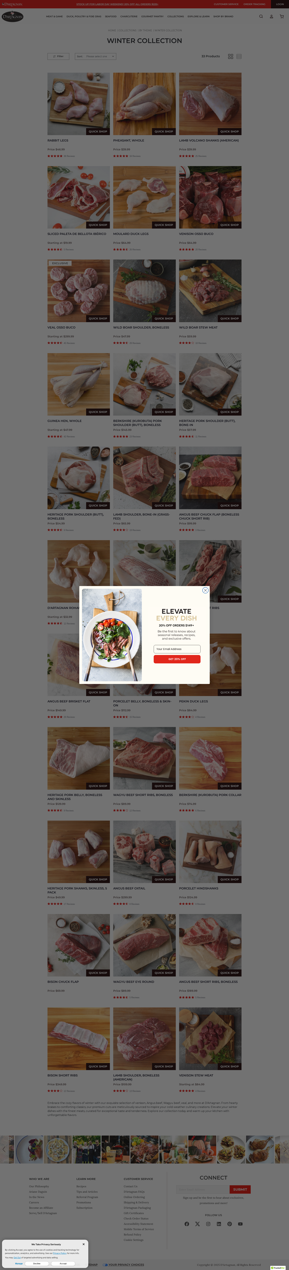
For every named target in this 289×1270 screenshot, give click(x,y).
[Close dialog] (205, 590)
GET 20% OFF (177, 659)
